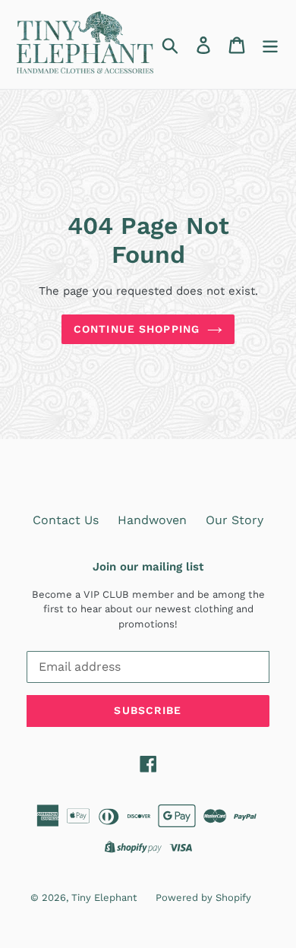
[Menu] (270, 44)
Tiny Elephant (104, 897)
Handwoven (152, 520)
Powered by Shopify (203, 897)
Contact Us (66, 520)
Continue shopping (137, 329)
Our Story (234, 520)
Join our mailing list (148, 567)
